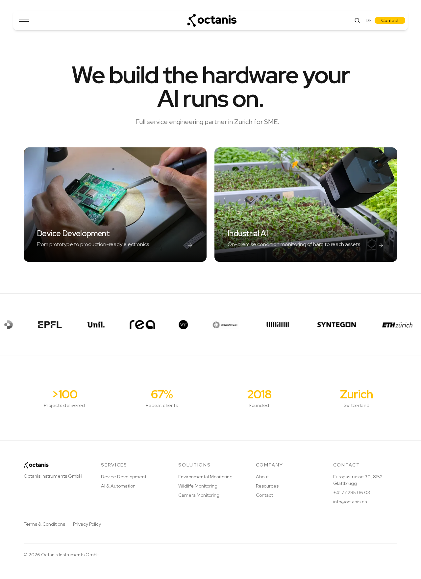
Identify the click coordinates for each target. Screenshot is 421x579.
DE (369, 20)
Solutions (194, 465)
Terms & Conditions (44, 524)
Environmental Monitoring (205, 477)
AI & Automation (118, 486)
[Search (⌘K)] (357, 20)
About (262, 477)
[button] (24, 20)
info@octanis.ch (350, 502)
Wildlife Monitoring (197, 486)
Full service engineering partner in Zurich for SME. (207, 121)
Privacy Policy (87, 524)
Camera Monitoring (198, 495)
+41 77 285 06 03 (351, 492)
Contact (390, 20)
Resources (267, 486)
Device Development (123, 477)
